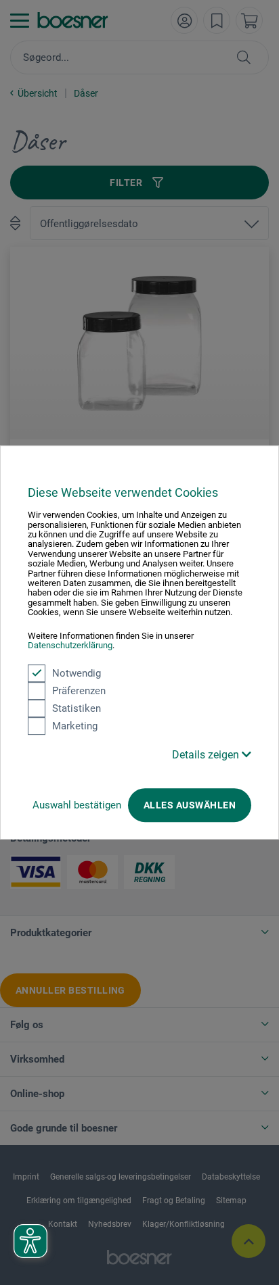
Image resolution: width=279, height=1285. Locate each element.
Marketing (75, 726)
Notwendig (76, 673)
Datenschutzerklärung (70, 645)
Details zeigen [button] (207, 754)
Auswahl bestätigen (77, 805)
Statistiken (76, 708)
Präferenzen (79, 691)
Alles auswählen (190, 805)
